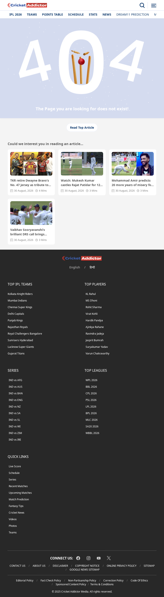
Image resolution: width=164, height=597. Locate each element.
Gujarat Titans (16, 353)
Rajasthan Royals (18, 327)
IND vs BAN (16, 393)
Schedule (76, 14)
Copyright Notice (87, 566)
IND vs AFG (15, 380)
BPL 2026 (91, 413)
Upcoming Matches (20, 493)
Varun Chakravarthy (97, 353)
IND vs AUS (15, 387)
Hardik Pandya (94, 320)
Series (12, 479)
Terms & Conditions (102, 584)
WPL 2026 (91, 380)
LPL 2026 (91, 406)
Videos (13, 519)
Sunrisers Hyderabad (20, 340)
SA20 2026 (92, 426)
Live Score (15, 466)
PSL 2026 (91, 400)
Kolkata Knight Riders (20, 294)
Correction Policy (113, 580)
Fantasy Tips (16, 506)
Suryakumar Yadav (97, 347)
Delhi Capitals (16, 314)
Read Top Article (82, 127)
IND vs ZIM (15, 433)
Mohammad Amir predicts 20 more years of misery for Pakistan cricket (132, 182)
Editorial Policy (24, 580)
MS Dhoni (91, 300)
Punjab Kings (15, 320)
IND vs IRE (15, 439)
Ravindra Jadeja (95, 333)
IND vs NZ (15, 406)
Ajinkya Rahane (95, 327)
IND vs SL (14, 420)
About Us (39, 566)
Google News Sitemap (85, 569)
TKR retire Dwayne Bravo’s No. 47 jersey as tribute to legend (29, 182)
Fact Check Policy (51, 580)
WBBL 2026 (92, 433)
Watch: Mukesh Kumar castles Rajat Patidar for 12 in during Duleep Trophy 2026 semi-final (80, 182)
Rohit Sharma (94, 307)
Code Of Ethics (139, 580)
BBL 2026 (91, 387)
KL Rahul (91, 294)
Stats (93, 14)
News (106, 14)
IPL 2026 (15, 14)
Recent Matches (18, 486)
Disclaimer (60, 566)
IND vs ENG (16, 400)
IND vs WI (14, 426)
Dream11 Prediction (132, 14)
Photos (13, 526)
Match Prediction (19, 499)
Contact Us (17, 566)
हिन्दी (92, 267)
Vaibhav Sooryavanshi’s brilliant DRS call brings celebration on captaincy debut (28, 232)
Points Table (52, 14)
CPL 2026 (91, 393)
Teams (32, 14)
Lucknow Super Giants (21, 347)
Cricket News (16, 512)
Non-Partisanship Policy (82, 580)
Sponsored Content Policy (71, 584)
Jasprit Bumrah (94, 340)
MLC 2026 (92, 420)
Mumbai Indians (17, 300)
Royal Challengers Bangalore (25, 333)
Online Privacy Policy (121, 566)
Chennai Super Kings (20, 307)
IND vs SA (14, 413)
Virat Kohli (92, 314)
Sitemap (149, 566)
